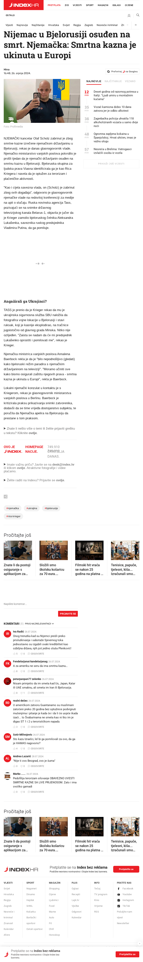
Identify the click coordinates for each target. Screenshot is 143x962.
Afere (7, 934)
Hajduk (30, 900)
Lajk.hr (75, 900)
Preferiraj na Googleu (124, 71)
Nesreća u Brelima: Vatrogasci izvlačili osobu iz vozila (113, 151)
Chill (51, 929)
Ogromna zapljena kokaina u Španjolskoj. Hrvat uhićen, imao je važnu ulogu (115, 137)
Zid (67, 5)
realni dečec (20, 700)
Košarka (31, 911)
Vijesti (77, 5)
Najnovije (22, 25)
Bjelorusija (51, 508)
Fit (50, 923)
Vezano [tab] (130, 81)
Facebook (128, 888)
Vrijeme (98, 906)
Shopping (54, 888)
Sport (90, 5)
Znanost (8, 923)
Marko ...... (19, 773)
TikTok (126, 906)
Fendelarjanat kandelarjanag (30, 661)
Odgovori (77, 911)
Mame (52, 911)
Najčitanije (38, 25)
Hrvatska (53, 25)
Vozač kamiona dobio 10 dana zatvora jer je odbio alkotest (112, 108)
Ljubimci (53, 900)
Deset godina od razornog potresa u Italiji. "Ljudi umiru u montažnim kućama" (116, 95)
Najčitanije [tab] (113, 81)
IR (7, 633)
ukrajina (31, 508)
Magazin (55, 882)
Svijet (66, 25)
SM (7, 737)
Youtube (127, 894)
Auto (51, 917)
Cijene (129, 5)
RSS (96, 911)
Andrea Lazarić (22, 756)
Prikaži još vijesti (111, 163)
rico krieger (13, 516)
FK (7, 663)
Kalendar (9, 929)
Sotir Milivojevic (22, 734)
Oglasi (116, 5)
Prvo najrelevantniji (38, 623)
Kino (96, 900)
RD (7, 703)
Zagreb (89, 25)
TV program (100, 894)
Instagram (128, 900)
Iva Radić (18, 631)
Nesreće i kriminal (107, 25)
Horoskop (54, 934)
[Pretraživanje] (136, 15)
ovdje (21, 468)
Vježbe (75, 906)
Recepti (76, 894)
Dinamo (30, 894)
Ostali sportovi (34, 929)
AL (7, 758)
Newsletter (123, 923)
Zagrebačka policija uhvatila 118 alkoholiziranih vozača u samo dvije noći (116, 122)
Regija (77, 25)
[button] (8, 549)
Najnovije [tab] (93, 81)
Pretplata (54, 5)
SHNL (29, 906)
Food (52, 906)
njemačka (12, 508)
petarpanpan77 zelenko (27, 678)
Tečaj (97, 888)
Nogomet (31, 888)
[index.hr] (24, 5)
